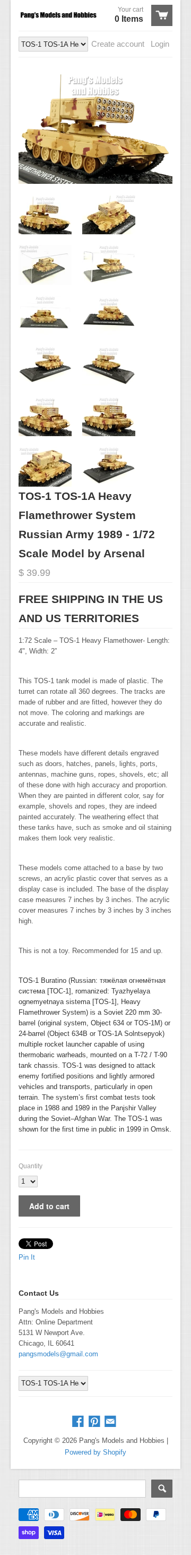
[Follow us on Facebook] (79, 1422)
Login (160, 43)
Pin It (27, 1257)
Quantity (30, 1166)
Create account (117, 43)
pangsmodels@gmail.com (58, 1354)
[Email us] (111, 1422)
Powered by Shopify (95, 1452)
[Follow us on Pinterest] (95, 1422)
